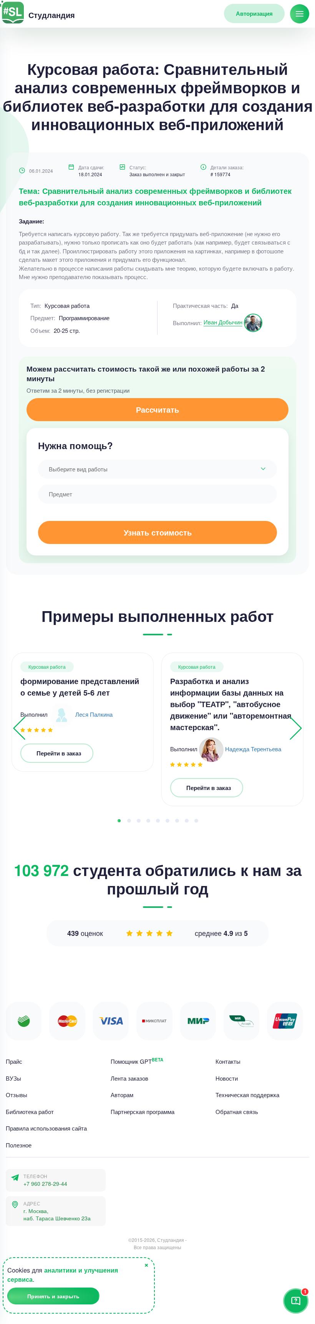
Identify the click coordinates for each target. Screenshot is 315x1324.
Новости (227, 1078)
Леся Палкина (94, 714)
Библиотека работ (30, 1111)
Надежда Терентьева (253, 749)
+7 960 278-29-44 (45, 1183)
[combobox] (157, 469)
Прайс (14, 1061)
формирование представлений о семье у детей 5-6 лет (79, 686)
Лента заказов (129, 1078)
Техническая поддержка (247, 1095)
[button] (119, 820)
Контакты (228, 1061)
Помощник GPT (137, 1061)
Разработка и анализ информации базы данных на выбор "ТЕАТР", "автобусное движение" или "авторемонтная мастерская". (231, 703)
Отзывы (16, 1095)
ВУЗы (13, 1078)
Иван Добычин (223, 322)
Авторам (122, 1095)
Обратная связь (237, 1111)
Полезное (19, 1145)
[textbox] (157, 469)
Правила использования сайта (46, 1128)
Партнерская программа (142, 1111)
